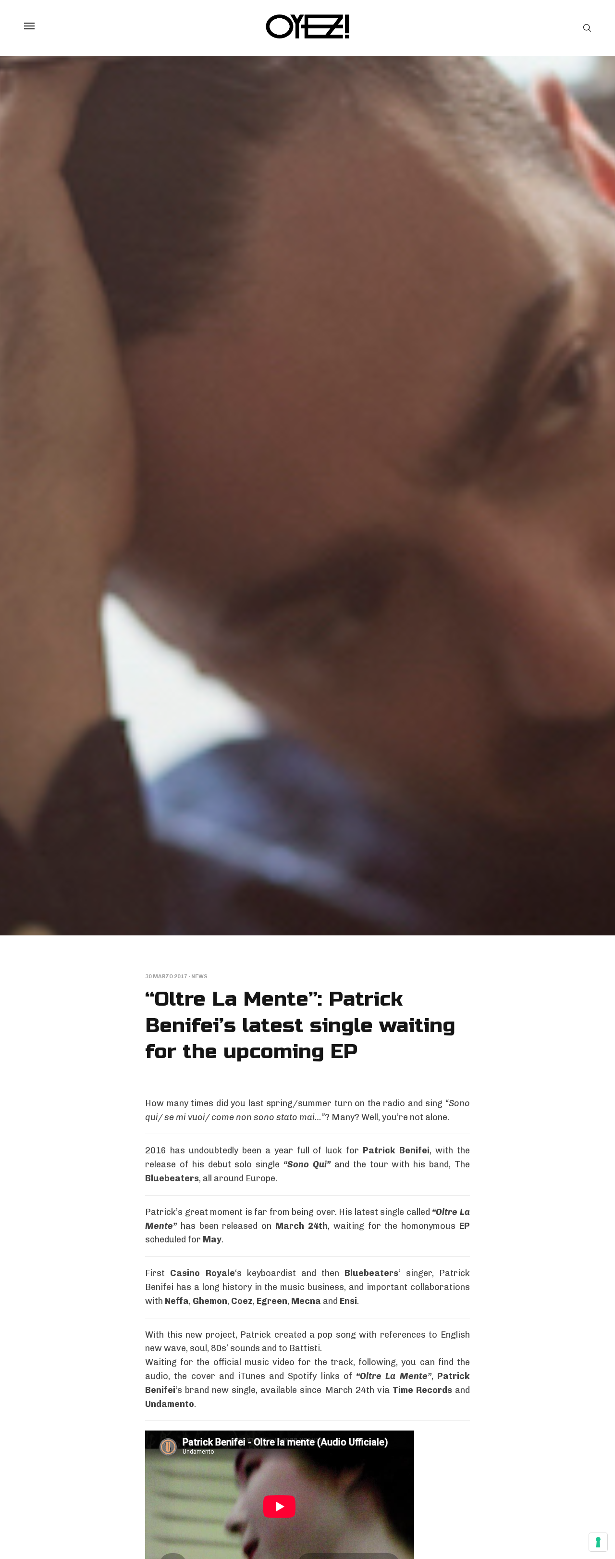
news (199, 976)
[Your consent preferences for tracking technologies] (598, 1542)
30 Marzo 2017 (166, 976)
